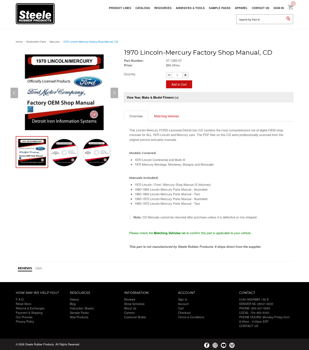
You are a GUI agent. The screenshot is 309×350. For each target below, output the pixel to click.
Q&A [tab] (38, 268)
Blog (73, 304)
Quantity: (130, 74)
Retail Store (23, 304)
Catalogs (142, 8)
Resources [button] (163, 8)
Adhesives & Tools (190, 8)
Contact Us (260, 8)
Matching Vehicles (166, 116)
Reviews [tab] (25, 268)
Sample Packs (220, 8)
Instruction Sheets (82, 308)
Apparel (241, 8)
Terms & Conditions (191, 317)
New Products (79, 317)
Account (183, 304)
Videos (74, 299)
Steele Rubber (37, 13)
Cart (181, 308)
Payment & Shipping (29, 312)
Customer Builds (135, 317)
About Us (130, 308)
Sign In (278, 8)
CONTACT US (248, 326)
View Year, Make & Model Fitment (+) (152, 97)
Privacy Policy (25, 321)
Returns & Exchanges (30, 308)
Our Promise (24, 317)
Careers (129, 312)
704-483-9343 (259, 312)
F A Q (20, 299)
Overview (136, 116)
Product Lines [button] (120, 8)
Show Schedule (134, 304)
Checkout (184, 312)
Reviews (129, 299)
